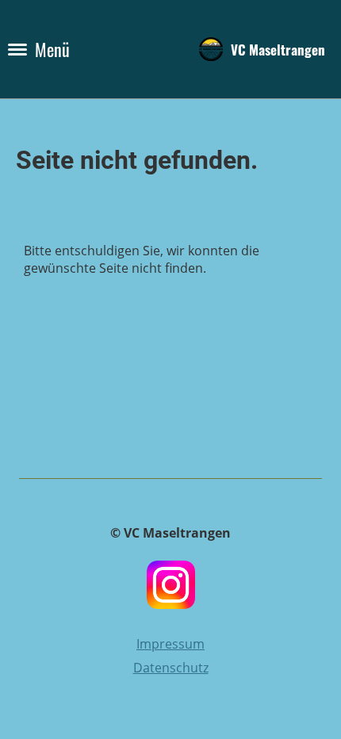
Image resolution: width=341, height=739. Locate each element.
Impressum (170, 644)
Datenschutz (171, 667)
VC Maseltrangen (278, 49)
